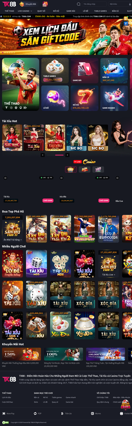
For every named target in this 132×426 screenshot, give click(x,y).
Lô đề (45, 402)
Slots (36, 402)
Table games (57, 397)
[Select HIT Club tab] (71, 169)
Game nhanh (71, 397)
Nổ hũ (45, 397)
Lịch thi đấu (6, 397)
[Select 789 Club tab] (98, 169)
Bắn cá (36, 397)
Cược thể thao (7, 402)
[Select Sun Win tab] (84, 169)
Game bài (69, 402)
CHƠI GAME (47, 200)
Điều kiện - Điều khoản (121, 397)
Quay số (55, 402)
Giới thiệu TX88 (102, 397)
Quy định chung (103, 402)
